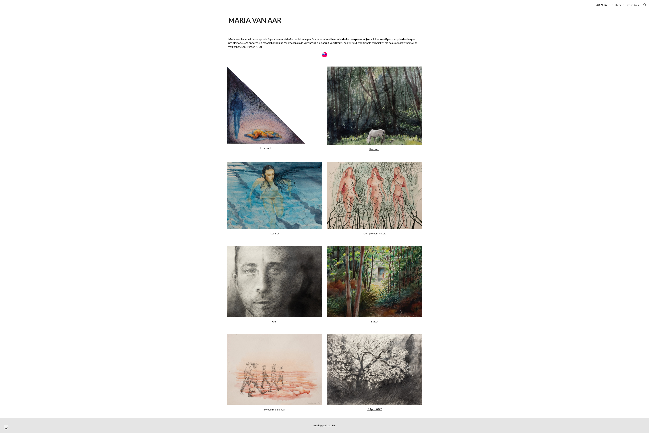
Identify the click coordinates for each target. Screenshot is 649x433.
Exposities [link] (632, 4)
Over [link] (618, 4)
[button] (645, 5)
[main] (324, 20)
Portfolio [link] (601, 4)
